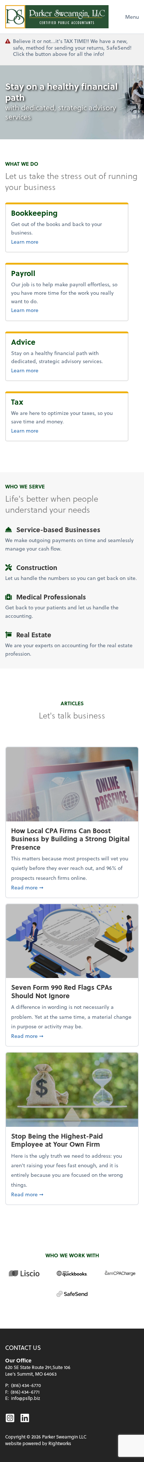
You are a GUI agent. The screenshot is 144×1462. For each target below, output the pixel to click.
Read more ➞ (72, 887)
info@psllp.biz (25, 1398)
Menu (132, 17)
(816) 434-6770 (26, 1385)
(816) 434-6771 (25, 1391)
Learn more (48, 241)
